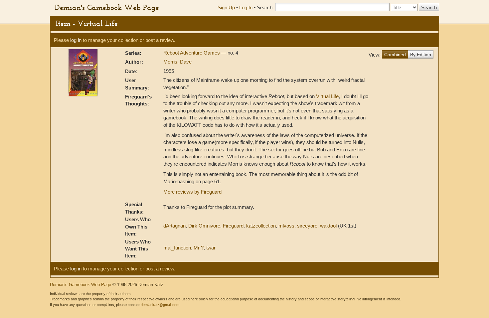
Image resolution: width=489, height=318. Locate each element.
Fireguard (233, 226)
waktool (328, 226)
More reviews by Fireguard (192, 192)
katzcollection (261, 226)
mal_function (177, 247)
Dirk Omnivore (204, 226)
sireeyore (307, 226)
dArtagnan (174, 226)
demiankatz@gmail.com (160, 305)
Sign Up (226, 7)
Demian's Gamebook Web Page (107, 7)
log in (76, 40)
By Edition (420, 54)
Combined (395, 54)
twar (211, 247)
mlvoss (286, 226)
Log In (245, 7)
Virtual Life (327, 96)
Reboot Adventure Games (192, 53)
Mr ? (199, 247)
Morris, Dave (177, 62)
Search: (265, 7)
